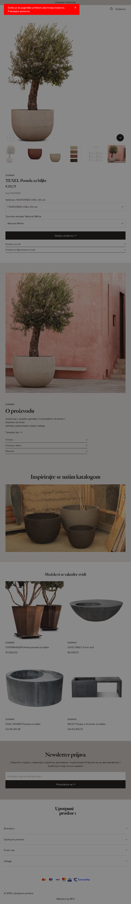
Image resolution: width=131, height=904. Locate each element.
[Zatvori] (75, 7)
